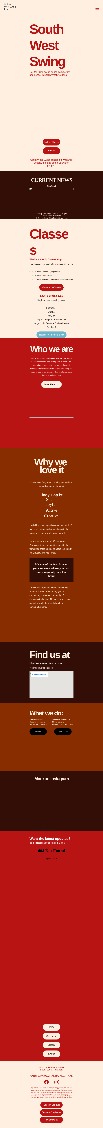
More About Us (51, 384)
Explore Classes (51, 142)
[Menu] (97, 9)
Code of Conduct (51, 1105)
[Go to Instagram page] (56, 1082)
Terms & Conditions (51, 1112)
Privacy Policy (51, 1120)
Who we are (51, 1036)
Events (51, 151)
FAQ (51, 1027)
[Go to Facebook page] (46, 1082)
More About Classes (51, 287)
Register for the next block (51, 335)
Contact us (63, 731)
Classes (51, 1045)
